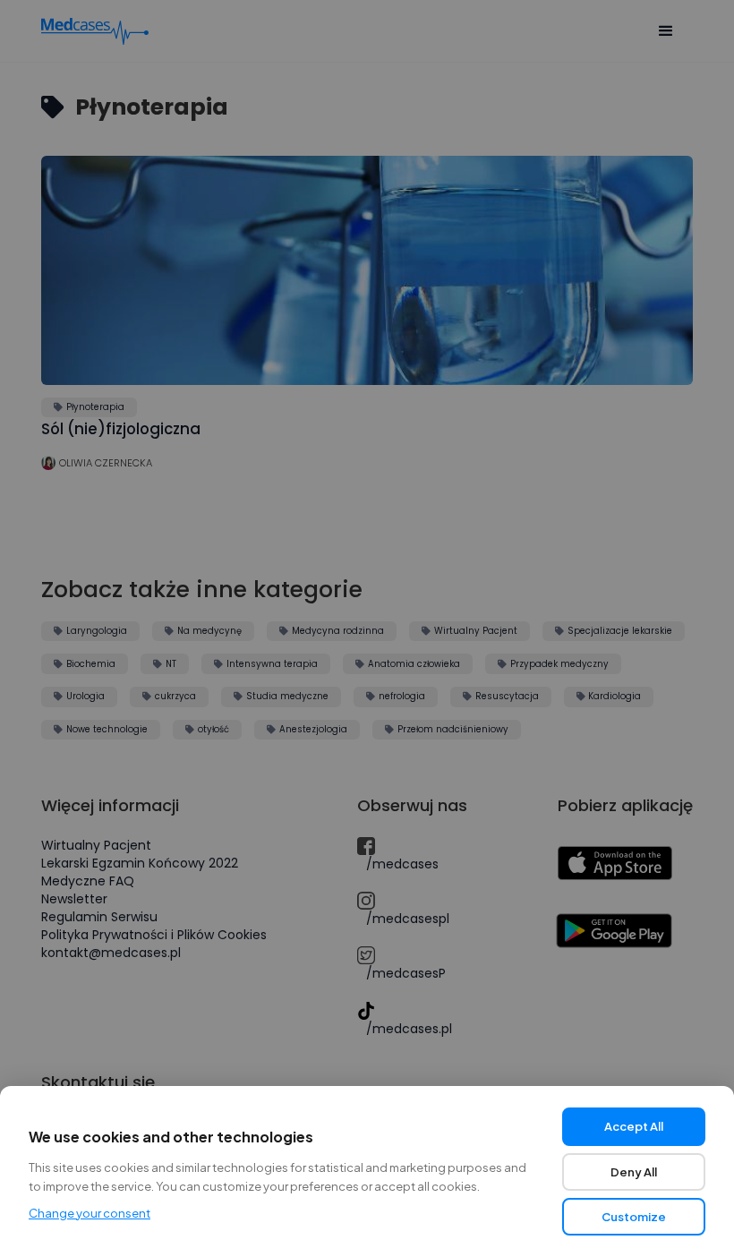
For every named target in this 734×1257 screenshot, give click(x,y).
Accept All (633, 1126)
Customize (634, 1217)
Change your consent (89, 1213)
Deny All (633, 1172)
